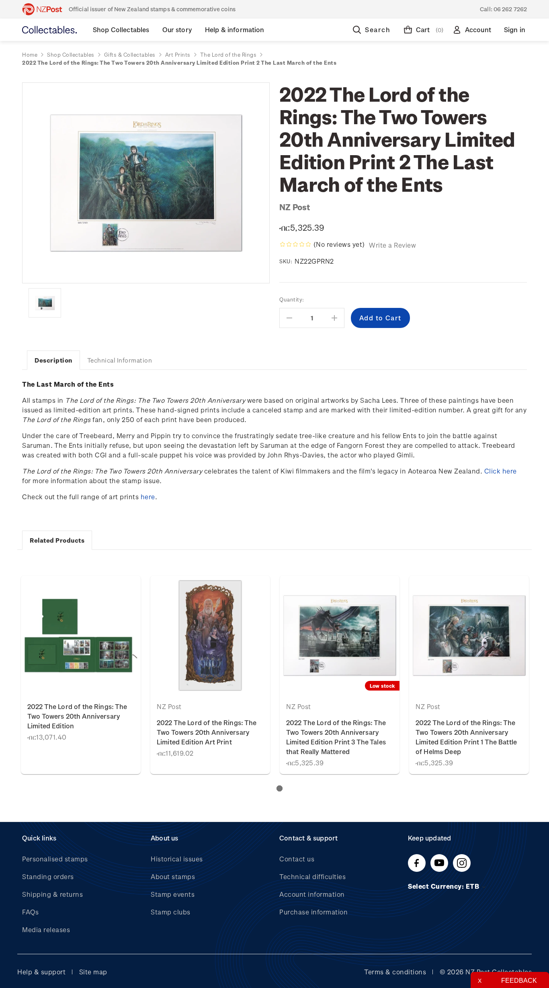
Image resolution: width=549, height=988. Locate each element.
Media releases (46, 929)
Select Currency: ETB (444, 886)
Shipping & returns (52, 894)
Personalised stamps (55, 859)
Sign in (514, 29)
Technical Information (119, 360)
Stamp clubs (171, 912)
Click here (500, 471)
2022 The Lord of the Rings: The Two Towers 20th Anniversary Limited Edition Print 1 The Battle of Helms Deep (466, 737)
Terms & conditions (395, 972)
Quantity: (291, 299)
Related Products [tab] (57, 540)
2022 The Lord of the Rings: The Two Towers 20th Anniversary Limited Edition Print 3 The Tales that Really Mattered (336, 737)
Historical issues (177, 859)
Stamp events (173, 894)
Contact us (296, 859)
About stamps (173, 876)
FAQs (30, 912)
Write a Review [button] (392, 245)
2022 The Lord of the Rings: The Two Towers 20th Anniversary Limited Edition (77, 716)
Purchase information (313, 912)
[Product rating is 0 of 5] (295, 244)
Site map (93, 972)
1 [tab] (280, 788)
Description (53, 360)
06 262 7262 (510, 9)
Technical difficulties (312, 876)
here (148, 496)
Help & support (41, 972)
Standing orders (48, 876)
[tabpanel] (80, 675)
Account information (312, 894)
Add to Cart (81, 635)
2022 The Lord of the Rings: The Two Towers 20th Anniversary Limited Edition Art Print (207, 732)
